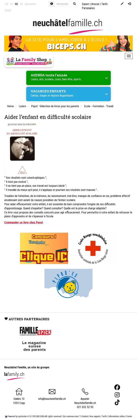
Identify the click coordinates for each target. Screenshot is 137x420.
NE (16, 4)
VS (21, 4)
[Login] (129, 4)
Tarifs (104, 416)
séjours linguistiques (62, 95)
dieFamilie (30, 4)
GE (11, 4)
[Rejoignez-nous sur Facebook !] (117, 387)
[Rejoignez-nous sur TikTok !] (117, 402)
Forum (129, 416)
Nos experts (95, 416)
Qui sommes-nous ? (71, 416)
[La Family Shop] (28, 61)
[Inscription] (122, 4)
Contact (85, 416)
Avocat (95, 4)
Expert (85, 4)
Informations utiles (116, 416)
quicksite (22, 416)
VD (6, 4)
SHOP (8, 10)
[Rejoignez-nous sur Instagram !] (117, 395)
